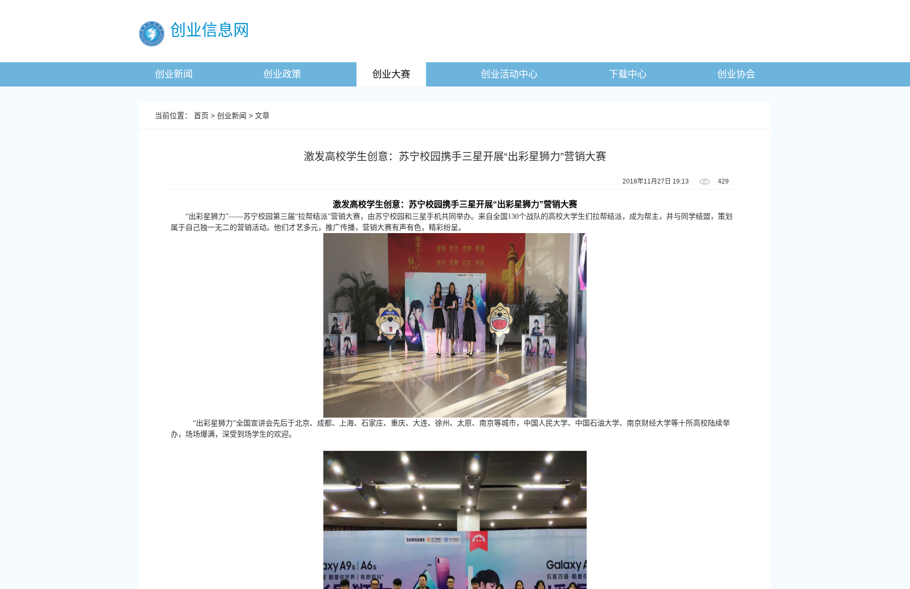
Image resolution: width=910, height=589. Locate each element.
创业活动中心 (509, 74)
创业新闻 (174, 74)
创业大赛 (391, 74)
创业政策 (282, 74)
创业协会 (736, 74)
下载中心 (628, 74)
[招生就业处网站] (151, 33)
